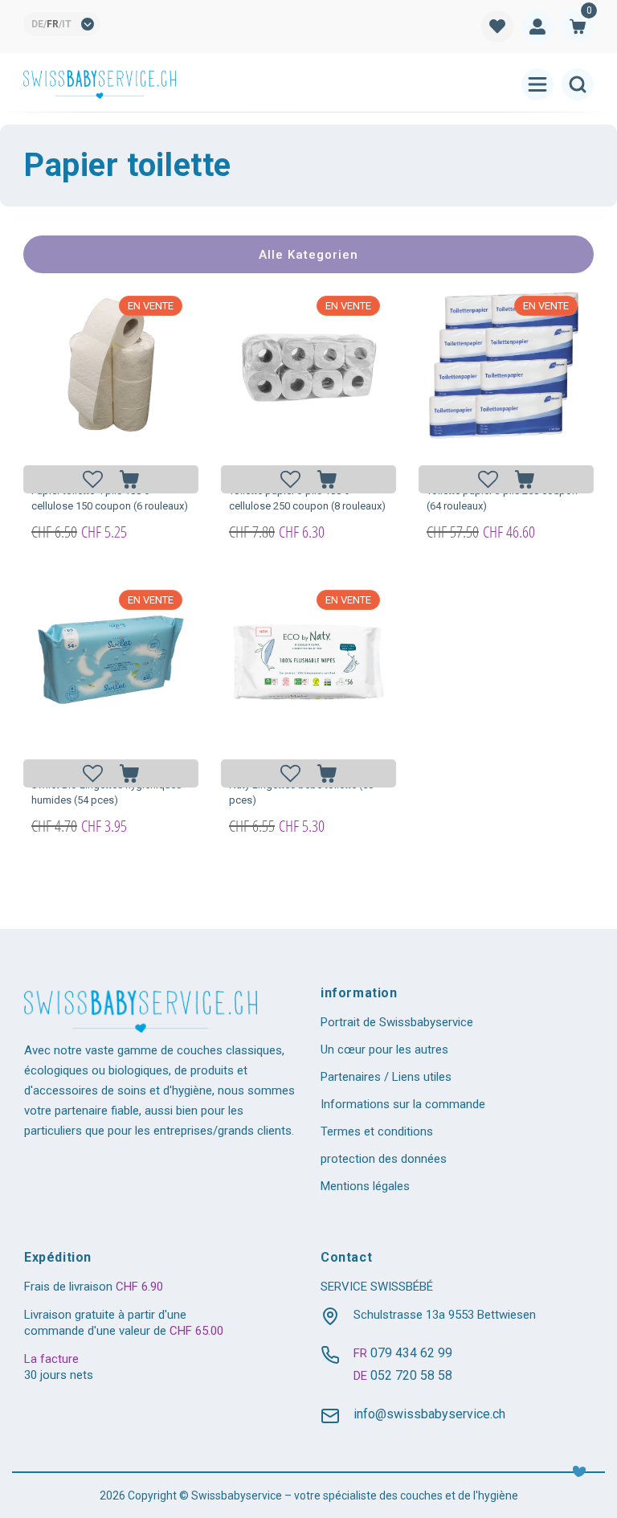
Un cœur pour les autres (384, 1049)
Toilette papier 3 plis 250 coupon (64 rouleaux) (502, 499)
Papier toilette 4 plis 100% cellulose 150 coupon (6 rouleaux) (109, 499)
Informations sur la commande (403, 1104)
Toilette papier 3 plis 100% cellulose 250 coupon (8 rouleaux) (307, 499)
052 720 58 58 (411, 1375)
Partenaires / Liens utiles (386, 1077)
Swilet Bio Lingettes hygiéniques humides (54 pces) (106, 793)
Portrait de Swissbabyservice (397, 1022)
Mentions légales (365, 1186)
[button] (578, 26)
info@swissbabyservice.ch (429, 1414)
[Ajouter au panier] (129, 479)
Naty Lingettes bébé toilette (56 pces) (301, 793)
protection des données (384, 1159)
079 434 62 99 (411, 1352)
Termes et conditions (377, 1131)
